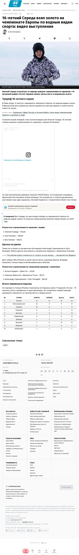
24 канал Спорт (6, 10)
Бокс (33, 3)
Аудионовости (10, 424)
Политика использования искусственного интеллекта (36, 384)
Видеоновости (10, 422)
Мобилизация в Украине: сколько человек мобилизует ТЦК (63, 429)
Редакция (5, 384)
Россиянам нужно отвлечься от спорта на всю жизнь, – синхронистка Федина (41, 255)
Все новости (10, 411)
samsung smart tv (43, 530)
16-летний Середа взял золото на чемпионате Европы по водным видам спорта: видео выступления (52, 10)
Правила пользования (9, 400)
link (41, 371)
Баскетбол (47, 3)
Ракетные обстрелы (36, 414)
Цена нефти (10, 441)
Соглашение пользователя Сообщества (36, 393)
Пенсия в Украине (11, 456)
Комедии (33, 448)
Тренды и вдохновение (13, 470)
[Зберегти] (70, 38)
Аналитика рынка (11, 465)
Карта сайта (56, 393)
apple (21, 530)
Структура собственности (60, 387)
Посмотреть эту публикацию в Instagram (17, 160)
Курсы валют (10, 443)
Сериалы (33, 451)
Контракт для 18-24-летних (62, 422)
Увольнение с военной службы (64, 414)
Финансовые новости (13, 446)
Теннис (56, 3)
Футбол (26, 3)
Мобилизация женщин (61, 419)
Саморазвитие (58, 451)
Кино (32, 438)
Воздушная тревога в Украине (39, 422)
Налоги (8, 453)
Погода (8, 427)
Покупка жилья (11, 468)
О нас (4, 380)
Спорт (32, 462)
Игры (54, 396)
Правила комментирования (36, 397)
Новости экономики (13, 438)
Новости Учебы (60, 438)
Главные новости (11, 414)
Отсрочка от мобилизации (62, 424)
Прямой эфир (10, 419)
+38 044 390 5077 (47, 363)
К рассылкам (66, 487)
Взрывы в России (35, 429)
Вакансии (56, 384)
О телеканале (7, 390)
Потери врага (34, 432)
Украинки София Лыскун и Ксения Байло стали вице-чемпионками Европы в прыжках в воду (37, 113)
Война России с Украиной (39, 411)
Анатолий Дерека (14, 32)
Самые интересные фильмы (39, 441)
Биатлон (32, 473)
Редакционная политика (10, 387)
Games (39, 3)
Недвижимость (11, 462)
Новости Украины (11, 416)
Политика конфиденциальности (37, 380)
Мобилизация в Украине (63, 411)
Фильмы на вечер (35, 446)
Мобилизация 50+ (59, 416)
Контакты (56, 380)
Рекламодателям (8, 396)
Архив (55, 390)
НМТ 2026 (57, 448)
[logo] (15, 4)
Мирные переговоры (36, 419)
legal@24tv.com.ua (27, 522)
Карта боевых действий (37, 416)
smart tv (32, 530)
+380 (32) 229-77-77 (16, 520)
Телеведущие (7, 393)
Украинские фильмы (36, 443)
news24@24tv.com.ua (10, 363)
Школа (56, 445)
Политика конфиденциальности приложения (37, 389)
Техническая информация (35, 400)
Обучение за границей (61, 453)
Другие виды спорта (19, 10)
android (10, 530)
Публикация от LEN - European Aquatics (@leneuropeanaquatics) (28, 190)
